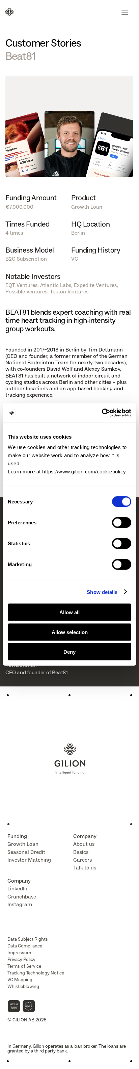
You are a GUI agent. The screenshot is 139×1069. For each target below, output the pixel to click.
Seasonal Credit (26, 852)
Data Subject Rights (27, 939)
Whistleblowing (23, 986)
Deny (69, 652)
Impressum (19, 953)
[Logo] (9, 12)
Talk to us (84, 867)
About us (83, 844)
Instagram (19, 904)
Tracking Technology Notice (35, 973)
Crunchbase (21, 896)
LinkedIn (17, 888)
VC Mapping (19, 980)
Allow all (69, 612)
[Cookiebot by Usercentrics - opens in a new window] (101, 413)
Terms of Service (24, 966)
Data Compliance (24, 946)
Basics (80, 852)
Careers (82, 860)
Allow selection (70, 632)
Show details (102, 592)
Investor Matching (29, 860)
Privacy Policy (21, 959)
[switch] (121, 522)
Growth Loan (22, 844)
